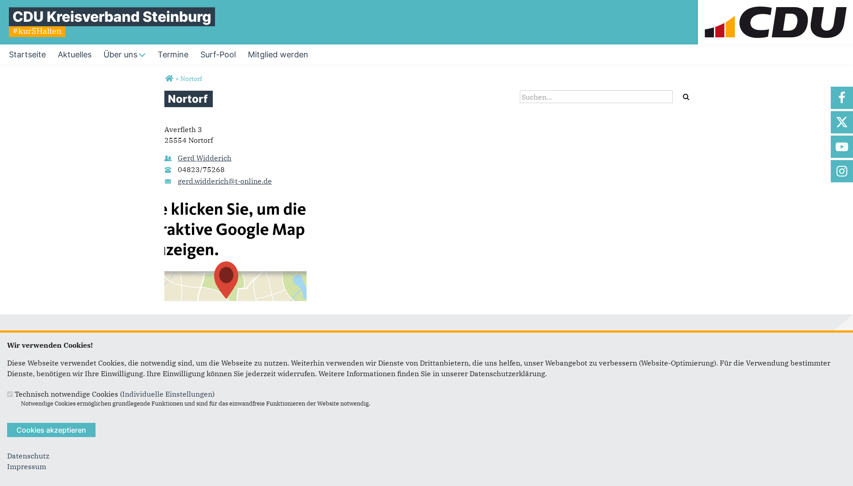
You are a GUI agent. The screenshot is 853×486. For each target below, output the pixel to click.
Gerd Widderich (204, 157)
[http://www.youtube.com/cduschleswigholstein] (842, 147)
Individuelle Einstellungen (167, 394)
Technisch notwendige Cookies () (115, 394)
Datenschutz (28, 455)
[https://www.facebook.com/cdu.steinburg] (842, 98)
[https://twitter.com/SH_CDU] (842, 122)
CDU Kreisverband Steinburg (111, 16)
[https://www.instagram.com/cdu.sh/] (842, 171)
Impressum (26, 466)
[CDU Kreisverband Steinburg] (169, 79)
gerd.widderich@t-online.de (225, 181)
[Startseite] (775, 5)
